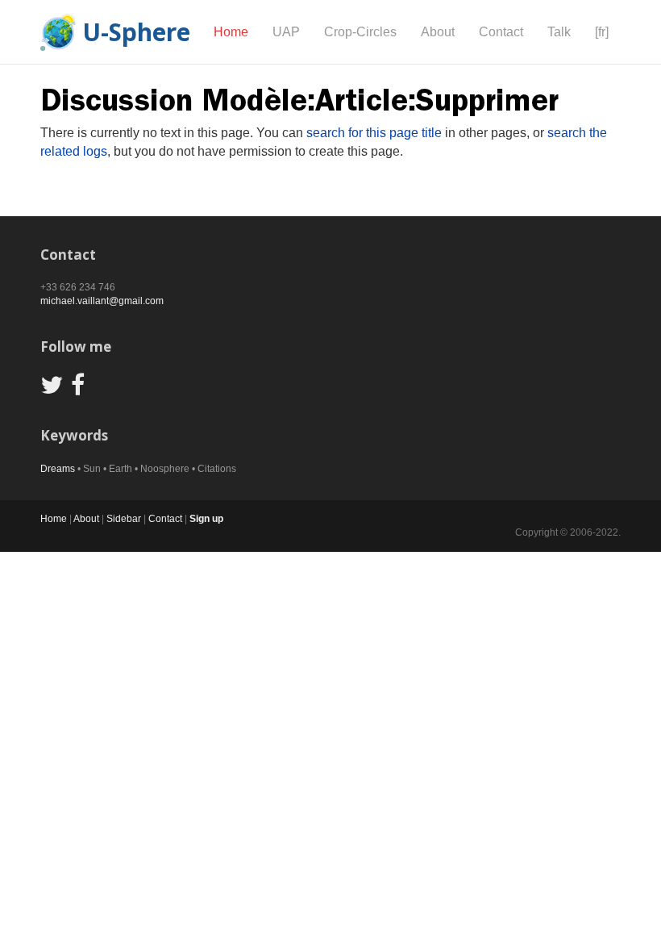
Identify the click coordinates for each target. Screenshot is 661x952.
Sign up (206, 518)
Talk (559, 32)
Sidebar (123, 518)
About (438, 32)
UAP (286, 32)
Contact (501, 32)
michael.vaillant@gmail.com (102, 301)
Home (231, 32)
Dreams (57, 468)
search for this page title (374, 133)
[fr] (602, 32)
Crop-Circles (360, 32)
